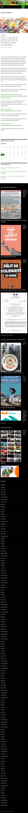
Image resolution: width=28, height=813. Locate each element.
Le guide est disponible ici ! (25, 261)
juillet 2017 (3, 702)
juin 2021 (3, 590)
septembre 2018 (4, 668)
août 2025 (3, 504)
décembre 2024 (4, 521)
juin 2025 (3, 509)
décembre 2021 (4, 575)
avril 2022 (3, 565)
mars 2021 (3, 597)
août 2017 (3, 700)
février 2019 (3, 656)
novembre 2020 (4, 607)
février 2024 (3, 531)
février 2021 (3, 599)
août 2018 (3, 670)
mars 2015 (3, 770)
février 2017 (3, 714)
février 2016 (3, 744)
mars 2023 (3, 548)
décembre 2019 (4, 631)
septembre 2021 (4, 582)
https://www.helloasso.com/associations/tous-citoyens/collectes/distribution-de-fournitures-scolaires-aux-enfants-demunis (14, 96)
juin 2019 (3, 646)
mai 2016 (2, 736)
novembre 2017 (4, 692)
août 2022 (3, 558)
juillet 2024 (3, 524)
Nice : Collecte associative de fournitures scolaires (9, 41)
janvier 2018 (3, 687)
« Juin (2, 158)
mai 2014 (2, 793)
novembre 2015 (4, 751)
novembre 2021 (4, 577)
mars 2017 (3, 712)
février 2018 (3, 685)
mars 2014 (3, 795)
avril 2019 (3, 651)
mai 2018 (2, 678)
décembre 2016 (4, 719)
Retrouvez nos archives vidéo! (25, 432)
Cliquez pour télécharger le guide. (25, 226)
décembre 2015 (4, 748)
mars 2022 (3, 568)
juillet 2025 (3, 506)
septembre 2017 (4, 697)
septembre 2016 (4, 726)
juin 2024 (3, 526)
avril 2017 (3, 709)
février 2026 (3, 492)
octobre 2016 (3, 724)
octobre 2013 (3, 802)
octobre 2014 (3, 783)
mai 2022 (2, 563)
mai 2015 (2, 766)
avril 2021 (3, 594)
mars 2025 (3, 516)
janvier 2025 (3, 519)
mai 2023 (2, 543)
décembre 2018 (4, 660)
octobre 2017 (3, 695)
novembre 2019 (4, 634)
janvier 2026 (3, 494)
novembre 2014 (4, 780)
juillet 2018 (3, 673)
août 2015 (3, 758)
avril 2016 (3, 739)
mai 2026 (2, 487)
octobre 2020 (3, 609)
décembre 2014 (4, 778)
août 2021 (3, 585)
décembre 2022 (4, 553)
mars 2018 (3, 682)
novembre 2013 (4, 800)
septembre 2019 (4, 638)
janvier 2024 (3, 533)
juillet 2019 (3, 643)
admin (10, 47)
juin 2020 (3, 619)
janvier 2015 (3, 775)
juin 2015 (3, 763)
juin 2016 (3, 734)
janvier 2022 (3, 572)
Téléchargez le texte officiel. (7, 335)
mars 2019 (3, 653)
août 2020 (3, 614)
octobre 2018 (3, 665)
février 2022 (3, 570)
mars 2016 (3, 741)
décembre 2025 (4, 497)
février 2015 (3, 773)
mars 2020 (3, 624)
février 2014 (3, 797)
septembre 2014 (4, 785)
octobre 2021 (3, 580)
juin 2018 (3, 675)
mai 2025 (2, 511)
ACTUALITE (3, 35)
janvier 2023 (3, 550)
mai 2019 (2, 648)
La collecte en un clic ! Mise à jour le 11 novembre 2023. (25, 193)
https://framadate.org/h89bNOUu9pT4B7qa (11, 110)
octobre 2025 (3, 502)
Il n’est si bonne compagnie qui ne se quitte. (10, 167)
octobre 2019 (3, 636)
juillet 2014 (3, 788)
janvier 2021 (3, 602)
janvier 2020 (3, 629)
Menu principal (26, 7)
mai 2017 (2, 707)
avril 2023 (3, 546)
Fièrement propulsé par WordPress (7, 811)
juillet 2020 (3, 616)
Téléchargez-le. (25, 343)
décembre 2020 (4, 604)
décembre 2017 (4, 690)
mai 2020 (2, 621)
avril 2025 (3, 514)
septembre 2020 (4, 612)
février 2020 (3, 626)
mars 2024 (3, 528)
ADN (2, 7)
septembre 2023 (4, 536)
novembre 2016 (4, 722)
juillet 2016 (3, 731)
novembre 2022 (4, 555)
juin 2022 (3, 560)
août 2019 (3, 641)
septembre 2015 (4, 756)
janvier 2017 (3, 717)
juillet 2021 (3, 587)
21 (2, 154)
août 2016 (3, 729)
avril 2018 (3, 680)
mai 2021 (2, 592)
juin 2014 (3, 790)
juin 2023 (3, 541)
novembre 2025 (4, 499)
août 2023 (3, 538)
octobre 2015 (3, 753)
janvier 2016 (3, 746)
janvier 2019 (3, 658)
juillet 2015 (3, 761)
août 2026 (3, 484)
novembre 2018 (4, 663)
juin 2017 (3, 704)
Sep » (26, 158)
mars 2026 (3, 489)
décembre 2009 (4, 805)
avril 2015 (3, 768)
